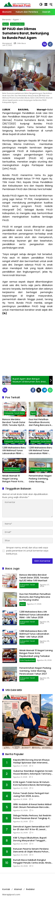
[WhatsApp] (50, 390)
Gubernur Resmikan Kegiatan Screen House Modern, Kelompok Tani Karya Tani (33, 772)
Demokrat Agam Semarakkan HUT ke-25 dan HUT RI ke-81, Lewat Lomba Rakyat (31, 828)
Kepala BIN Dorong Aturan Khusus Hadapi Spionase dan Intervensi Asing (31, 761)
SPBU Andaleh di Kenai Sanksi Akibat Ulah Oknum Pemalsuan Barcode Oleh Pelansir (32, 806)
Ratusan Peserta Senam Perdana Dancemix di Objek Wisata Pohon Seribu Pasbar (31, 850)
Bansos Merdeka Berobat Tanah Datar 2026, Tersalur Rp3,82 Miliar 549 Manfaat (13, 422)
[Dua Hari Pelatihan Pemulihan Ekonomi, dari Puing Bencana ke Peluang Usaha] (41, 409)
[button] (41, 4)
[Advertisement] (27, 345)
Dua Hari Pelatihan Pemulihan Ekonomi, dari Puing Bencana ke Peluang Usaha (41, 422)
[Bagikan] (50, 44)
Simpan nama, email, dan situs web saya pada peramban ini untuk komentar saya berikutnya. (27, 550)
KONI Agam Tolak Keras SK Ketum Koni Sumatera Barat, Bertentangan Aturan (32, 784)
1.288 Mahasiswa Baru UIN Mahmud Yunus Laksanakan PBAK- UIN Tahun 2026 (14, 450)
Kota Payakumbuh (12, 469)
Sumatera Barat (17, 24)
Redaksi (30, 889)
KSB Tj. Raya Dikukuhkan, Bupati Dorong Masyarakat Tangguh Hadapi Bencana (29, 839)
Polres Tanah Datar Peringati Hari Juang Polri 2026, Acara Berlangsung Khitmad (31, 795)
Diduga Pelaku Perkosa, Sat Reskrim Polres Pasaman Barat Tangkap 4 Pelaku (32, 817)
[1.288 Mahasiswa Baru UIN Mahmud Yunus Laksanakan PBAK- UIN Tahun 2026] (14, 437)
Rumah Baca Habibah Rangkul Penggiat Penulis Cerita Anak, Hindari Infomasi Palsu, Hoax (32, 861)
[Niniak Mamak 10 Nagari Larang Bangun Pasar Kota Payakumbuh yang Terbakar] (14, 465)
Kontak (6, 889)
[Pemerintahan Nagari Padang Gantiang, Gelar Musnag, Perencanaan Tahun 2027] (41, 465)
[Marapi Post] (17, 4)
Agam (5, 24)
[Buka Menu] (46, 4)
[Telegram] (44, 390)
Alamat (18, 889)
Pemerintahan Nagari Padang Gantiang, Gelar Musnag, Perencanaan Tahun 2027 (40, 478)
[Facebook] (33, 390)
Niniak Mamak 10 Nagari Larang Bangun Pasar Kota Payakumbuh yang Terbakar (12, 478)
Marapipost (7, 43)
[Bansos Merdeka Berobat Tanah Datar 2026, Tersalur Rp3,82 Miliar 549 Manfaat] (14, 409)
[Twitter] (38, 390)
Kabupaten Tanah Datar (14, 413)
